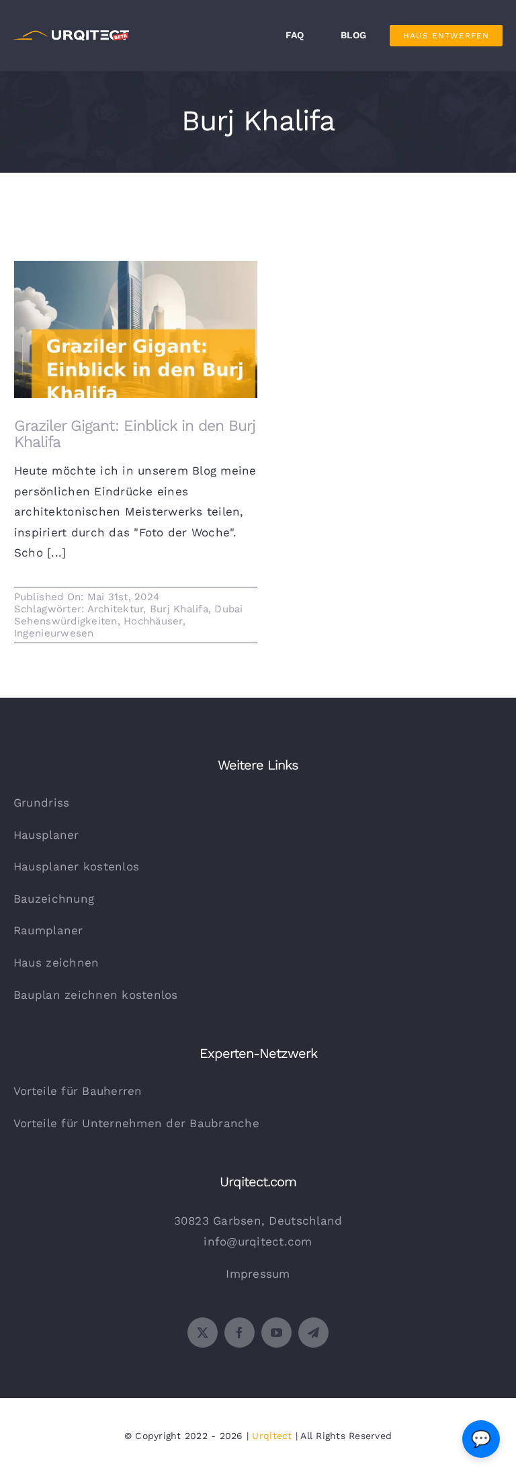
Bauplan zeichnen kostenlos (95, 994)
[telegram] (313, 1332)
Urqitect (272, 1435)
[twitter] (202, 1332)
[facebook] (239, 1332)
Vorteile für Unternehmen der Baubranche (136, 1123)
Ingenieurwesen (54, 633)
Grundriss (41, 802)
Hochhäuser (153, 621)
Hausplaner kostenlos (76, 866)
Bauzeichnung (53, 898)
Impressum (258, 1273)
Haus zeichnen (56, 962)
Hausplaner (46, 835)
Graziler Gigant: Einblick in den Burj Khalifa (136, 324)
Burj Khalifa (179, 609)
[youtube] (276, 1332)
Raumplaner (48, 930)
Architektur (115, 609)
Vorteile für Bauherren (77, 1091)
